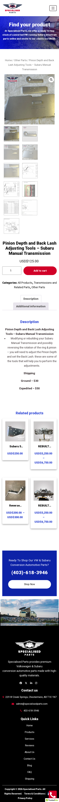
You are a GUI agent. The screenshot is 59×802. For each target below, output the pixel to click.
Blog (29, 765)
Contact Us (29, 758)
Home (8, 60)
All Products (25, 282)
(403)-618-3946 (29, 572)
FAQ (29, 772)
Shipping (29, 778)
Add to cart (40, 270)
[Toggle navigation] (53, 8)
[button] (51, 79)
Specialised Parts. (33, 789)
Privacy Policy (25, 798)
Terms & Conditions (34, 793)
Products (29, 732)
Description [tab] (30, 298)
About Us (29, 752)
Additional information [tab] (31, 306)
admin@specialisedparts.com (32, 703)
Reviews (29, 745)
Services (29, 738)
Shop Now (29, 584)
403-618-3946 (31, 710)
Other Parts (20, 60)
